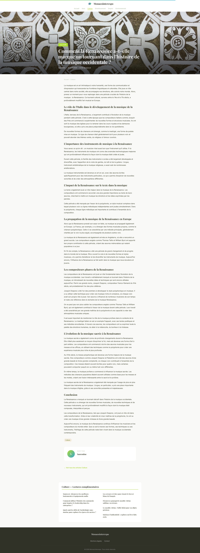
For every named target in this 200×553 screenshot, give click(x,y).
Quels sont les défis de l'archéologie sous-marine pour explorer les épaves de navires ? (79, 511)
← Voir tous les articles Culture (75, 468)
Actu (83, 8)
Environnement (121, 8)
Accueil (76, 8)
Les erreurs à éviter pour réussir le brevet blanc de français (118, 495)
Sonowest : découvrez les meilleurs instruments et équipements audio (76, 495)
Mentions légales (96, 541)
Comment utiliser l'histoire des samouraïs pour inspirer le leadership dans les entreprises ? (78, 503)
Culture (90, 8)
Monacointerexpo (103, 3)
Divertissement (100, 8)
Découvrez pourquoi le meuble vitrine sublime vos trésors (117, 502)
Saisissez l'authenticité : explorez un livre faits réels (120, 516)
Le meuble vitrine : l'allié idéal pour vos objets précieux (120, 509)
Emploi (110, 8)
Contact (107, 541)
